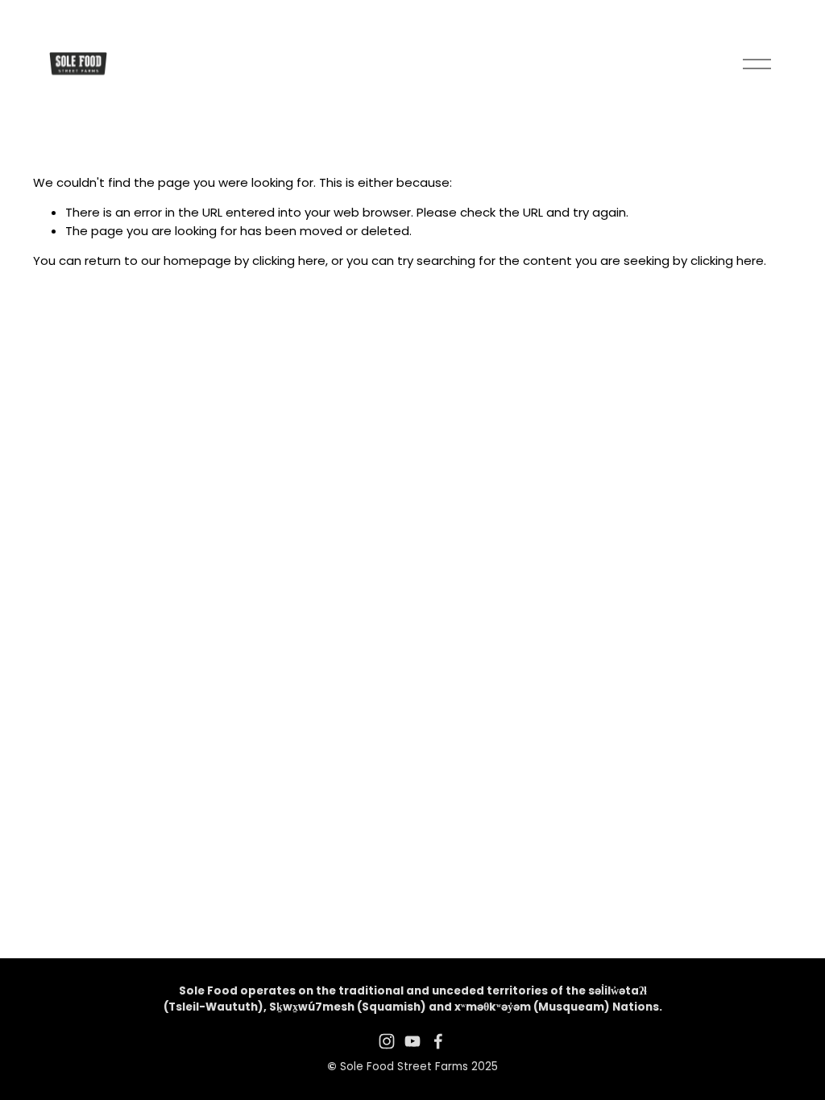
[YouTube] (412, 1041)
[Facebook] (438, 1041)
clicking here (288, 260)
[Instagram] (387, 1041)
